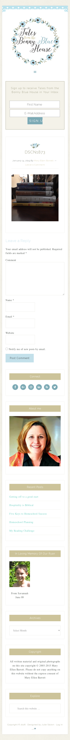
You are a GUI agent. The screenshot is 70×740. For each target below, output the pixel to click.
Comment (11, 260)
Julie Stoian (47, 724)
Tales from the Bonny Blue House (35, 41)
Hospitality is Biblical (21, 505)
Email (10, 316)
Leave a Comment (35, 164)
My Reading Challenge (21, 530)
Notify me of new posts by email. (27, 349)
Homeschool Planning (21, 522)
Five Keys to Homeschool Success (28, 513)
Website (10, 332)
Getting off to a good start (23, 496)
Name (10, 300)
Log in (59, 724)
